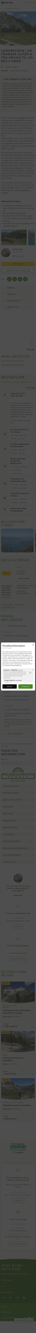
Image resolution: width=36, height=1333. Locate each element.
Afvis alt (9, 686)
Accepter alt (25, 686)
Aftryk (4, 648)
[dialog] (18, 666)
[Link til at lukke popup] (33, 645)
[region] (18, 675)
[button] (28, 673)
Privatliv (9, 648)
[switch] (29, 672)
